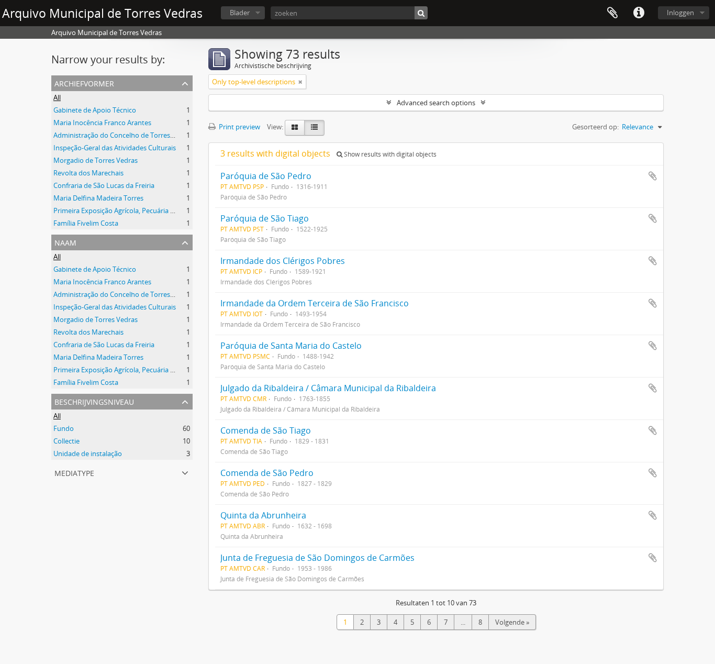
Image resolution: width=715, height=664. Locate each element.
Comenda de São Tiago (265, 430)
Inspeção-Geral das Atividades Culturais (114, 147)
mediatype (74, 472)
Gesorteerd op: (595, 126)
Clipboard (612, 13)
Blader (240, 12)
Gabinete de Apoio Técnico (94, 110)
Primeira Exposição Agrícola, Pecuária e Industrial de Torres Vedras (156, 210)
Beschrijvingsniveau (94, 401)
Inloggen (680, 12)
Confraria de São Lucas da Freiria (103, 185)
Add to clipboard (652, 176)
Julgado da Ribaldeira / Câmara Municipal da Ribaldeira (328, 388)
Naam (65, 242)
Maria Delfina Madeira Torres (98, 198)
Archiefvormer (84, 82)
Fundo (63, 428)
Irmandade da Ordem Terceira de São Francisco (314, 303)
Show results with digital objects (389, 154)
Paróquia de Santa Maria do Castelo (291, 345)
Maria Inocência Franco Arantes (102, 122)
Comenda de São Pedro (267, 473)
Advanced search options (436, 102)
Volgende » (512, 622)
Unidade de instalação (87, 453)
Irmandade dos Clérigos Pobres (282, 261)
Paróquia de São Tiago (264, 218)
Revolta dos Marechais (88, 173)
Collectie (66, 441)
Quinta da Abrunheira (263, 515)
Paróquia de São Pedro (265, 176)
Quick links (638, 13)
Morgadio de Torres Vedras (95, 160)
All (57, 97)
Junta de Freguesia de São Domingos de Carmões (317, 557)
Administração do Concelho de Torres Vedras (123, 135)
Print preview (238, 126)
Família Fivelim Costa (85, 223)
